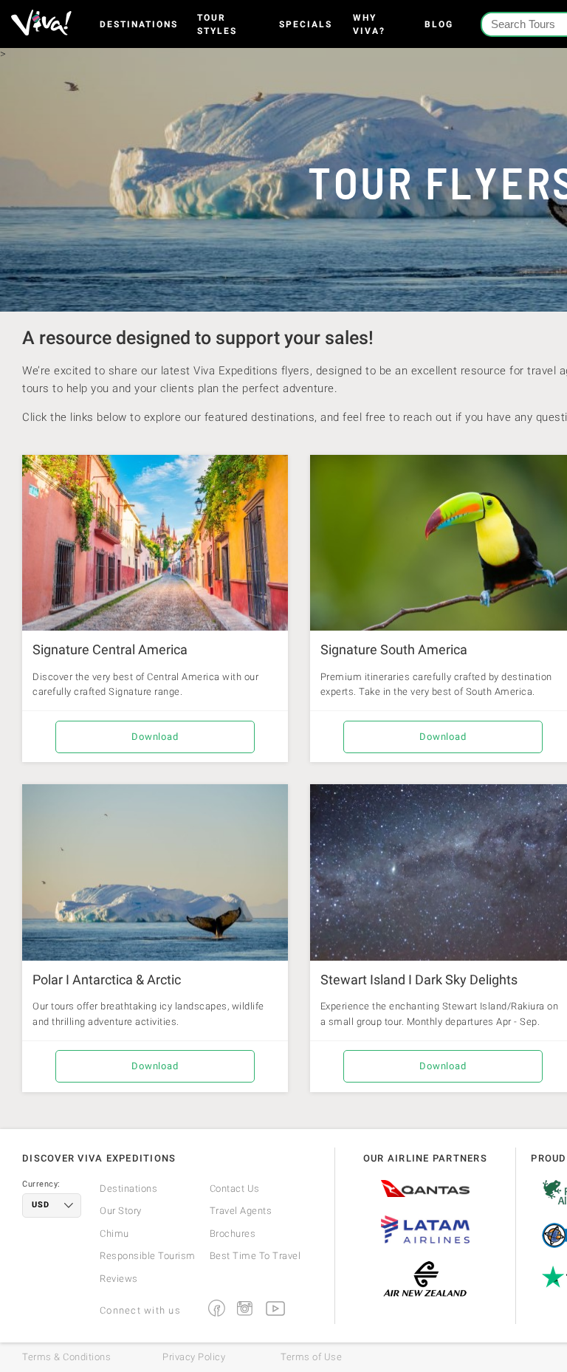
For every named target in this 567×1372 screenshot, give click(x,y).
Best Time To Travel (255, 1255)
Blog (439, 24)
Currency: (41, 1184)
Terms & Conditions (66, 1357)
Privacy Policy (193, 1357)
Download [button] (154, 736)
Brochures (233, 1233)
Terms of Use (311, 1357)
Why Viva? (369, 24)
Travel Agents (241, 1210)
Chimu (114, 1233)
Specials (305, 24)
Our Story (121, 1210)
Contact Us (235, 1188)
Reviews (119, 1278)
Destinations (139, 24)
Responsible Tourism (148, 1255)
